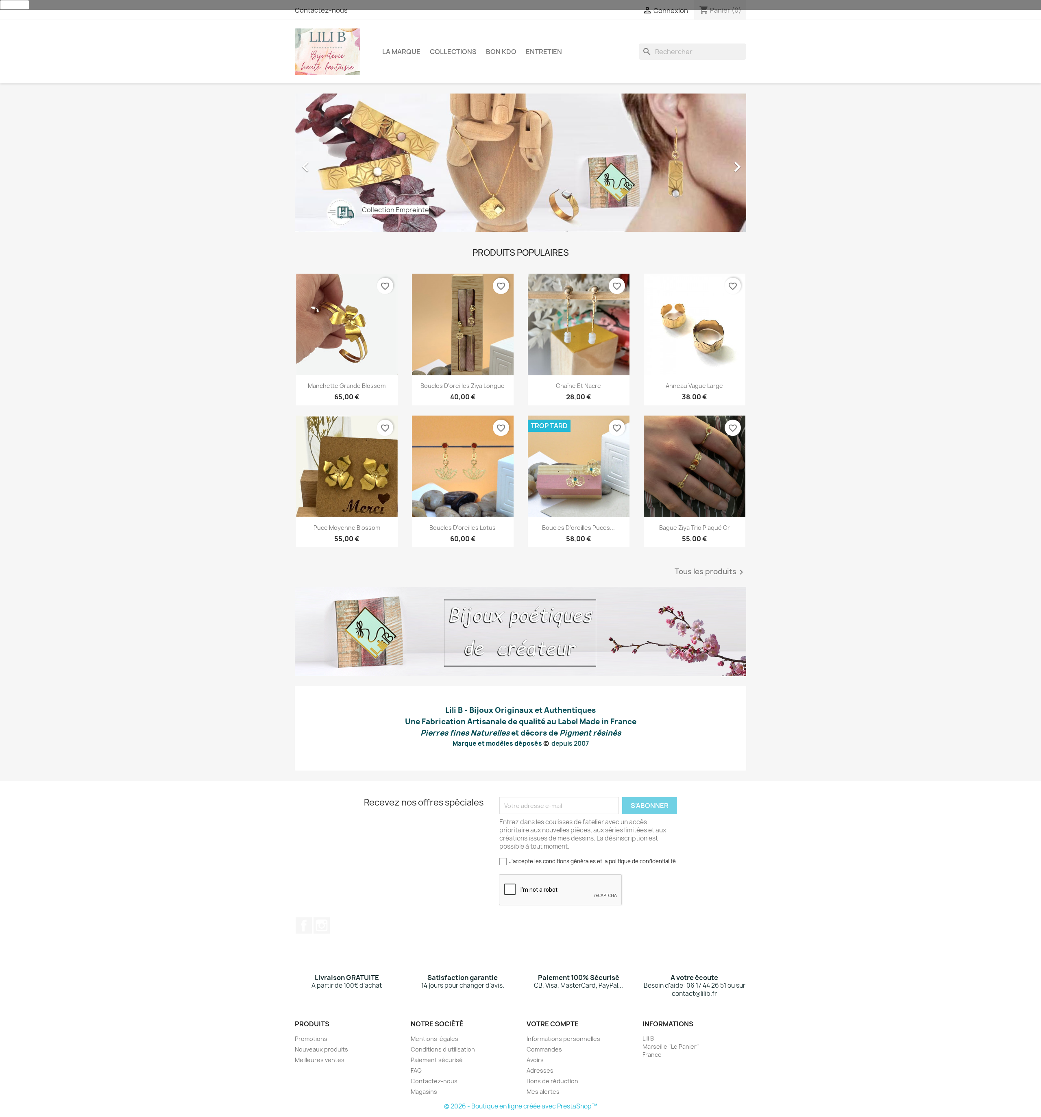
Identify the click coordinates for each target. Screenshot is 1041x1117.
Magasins (424, 1091)
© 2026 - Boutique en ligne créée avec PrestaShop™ (520, 1106)
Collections (453, 51)
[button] (329, 163)
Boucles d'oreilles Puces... (578, 527)
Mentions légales (434, 1039)
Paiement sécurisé (437, 1060)
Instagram (322, 925)
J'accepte (14, 5)
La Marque (401, 51)
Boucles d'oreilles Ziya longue (462, 386)
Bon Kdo (501, 51)
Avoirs (535, 1060)
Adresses (540, 1070)
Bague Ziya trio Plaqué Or (694, 527)
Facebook (304, 925)
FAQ (416, 1070)
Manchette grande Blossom (346, 386)
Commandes (544, 1049)
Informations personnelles (563, 1039)
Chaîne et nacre (578, 386)
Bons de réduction (552, 1081)
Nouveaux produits (321, 1049)
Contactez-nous (321, 10)
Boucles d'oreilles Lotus (462, 527)
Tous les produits (710, 572)
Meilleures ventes (319, 1060)
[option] (520, 163)
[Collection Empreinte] (520, 161)
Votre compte (553, 1023)
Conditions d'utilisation (443, 1049)
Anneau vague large (694, 386)
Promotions (311, 1039)
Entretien (544, 51)
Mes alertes (543, 1091)
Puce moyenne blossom (347, 527)
